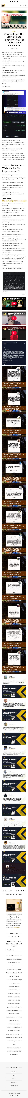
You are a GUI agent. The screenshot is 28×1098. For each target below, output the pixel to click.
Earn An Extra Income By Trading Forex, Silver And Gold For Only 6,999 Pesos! (14, 1027)
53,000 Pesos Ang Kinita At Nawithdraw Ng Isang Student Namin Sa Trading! (14, 973)
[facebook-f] (10, 1)
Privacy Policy (14, 1085)
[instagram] (15, 1)
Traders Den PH (7, 891)
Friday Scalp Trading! (14, 986)
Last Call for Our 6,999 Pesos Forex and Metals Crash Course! (14, 962)
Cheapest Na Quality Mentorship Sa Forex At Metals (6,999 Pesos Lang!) (14, 1017)
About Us (14, 1072)
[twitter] (12, 1)
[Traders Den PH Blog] (3, 5)
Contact (14, 1078)
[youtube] (17, 1)
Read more (17, 927)
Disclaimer (14, 1082)
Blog (14, 31)
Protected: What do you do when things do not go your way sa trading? (14, 1051)
